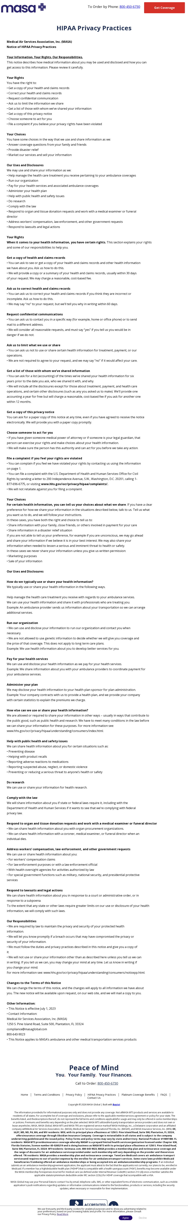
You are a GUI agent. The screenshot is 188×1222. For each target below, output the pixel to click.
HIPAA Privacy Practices (102, 1094)
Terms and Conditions (47, 1094)
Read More (62, 1214)
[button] (164, 7)
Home (24, 1094)
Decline (143, 1217)
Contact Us (94, 1097)
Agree (125, 1217)
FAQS (163, 1094)
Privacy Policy (74, 1094)
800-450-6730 (130, 6)
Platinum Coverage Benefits (138, 1094)
